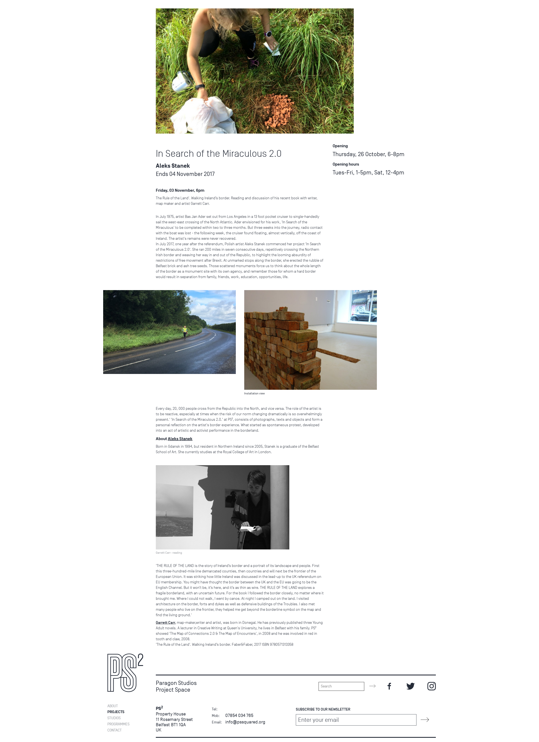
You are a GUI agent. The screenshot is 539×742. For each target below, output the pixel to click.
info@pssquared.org (245, 722)
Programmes (118, 724)
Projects (115, 712)
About (112, 706)
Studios (114, 718)
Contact (114, 730)
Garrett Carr (165, 622)
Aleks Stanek (180, 438)
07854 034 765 (239, 715)
